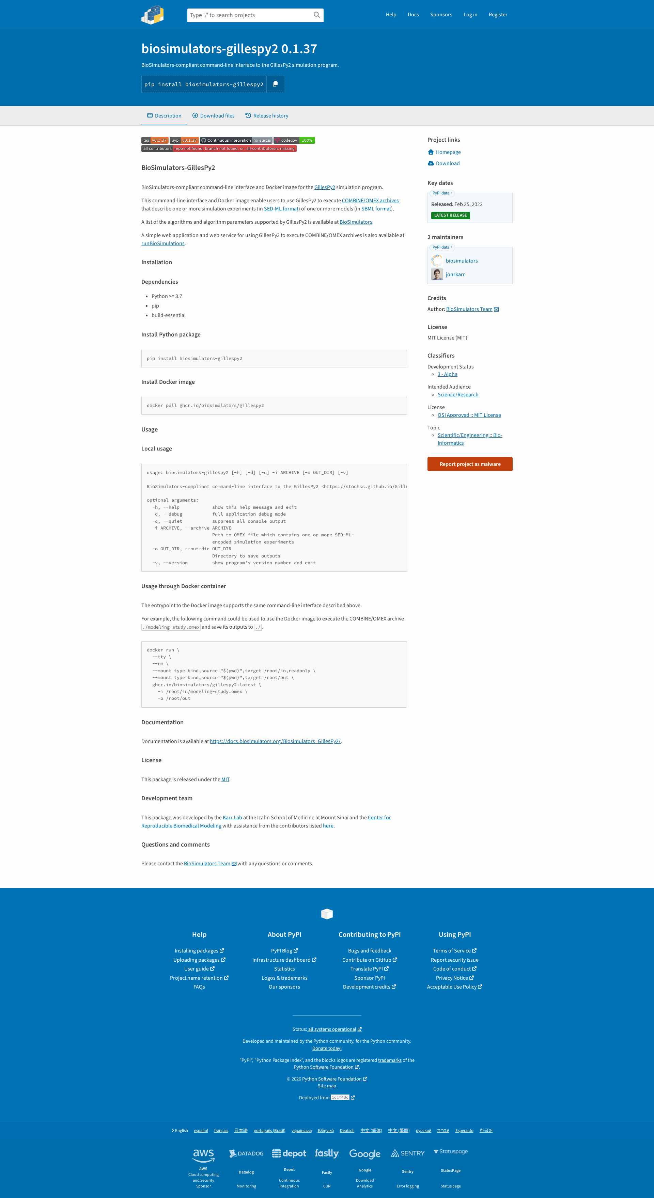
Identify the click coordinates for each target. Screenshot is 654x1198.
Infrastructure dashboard (281, 960)
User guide (196, 969)
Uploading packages (196, 960)
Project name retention (196, 978)
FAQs (199, 987)
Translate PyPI (367, 969)
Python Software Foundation (324, 1067)
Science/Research (458, 394)
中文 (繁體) (399, 1131)
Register (498, 14)
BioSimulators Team (207, 863)
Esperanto (464, 1131)
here (328, 826)
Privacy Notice (452, 978)
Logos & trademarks (285, 978)
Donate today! (327, 1048)
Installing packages (196, 951)
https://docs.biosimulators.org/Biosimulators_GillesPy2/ (275, 741)
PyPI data (441, 193)
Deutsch (347, 1131)
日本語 (241, 1131)
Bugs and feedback (369, 951)
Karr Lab (232, 817)
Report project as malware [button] (470, 464)
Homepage (448, 152)
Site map (327, 1085)
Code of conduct (452, 969)
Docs (413, 14)
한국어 (486, 1131)
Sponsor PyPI (369, 978)
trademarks (390, 1060)
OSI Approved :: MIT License (469, 415)
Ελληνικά (326, 1131)
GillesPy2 (324, 187)
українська (302, 1131)
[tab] (164, 115)
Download (448, 163)
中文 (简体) (371, 1131)
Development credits (366, 987)
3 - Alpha (447, 374)
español (201, 1131)
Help (391, 14)
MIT (225, 779)
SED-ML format (281, 208)
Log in (471, 14)
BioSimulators (356, 222)
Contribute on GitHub (366, 960)
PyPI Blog (281, 951)
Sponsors (441, 14)
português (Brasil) (269, 1131)
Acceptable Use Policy (452, 987)
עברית (443, 1131)
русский (423, 1131)
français (221, 1131)
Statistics (284, 969)
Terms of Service (452, 951)
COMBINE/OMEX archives (370, 200)
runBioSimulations (163, 243)
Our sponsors (284, 987)
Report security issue (455, 960)
